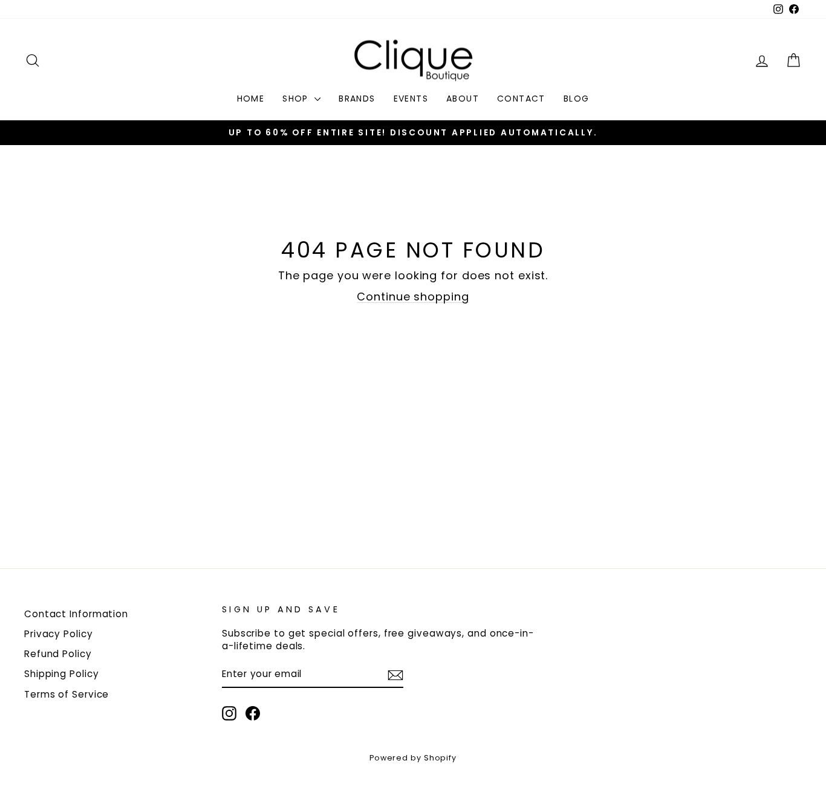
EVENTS (411, 98)
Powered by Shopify (413, 758)
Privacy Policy (58, 633)
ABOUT (462, 98)
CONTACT (521, 98)
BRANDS (357, 98)
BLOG (577, 98)
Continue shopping (413, 296)
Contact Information (76, 614)
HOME (251, 98)
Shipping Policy (61, 673)
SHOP (296, 98)
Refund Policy (58, 653)
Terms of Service (66, 694)
